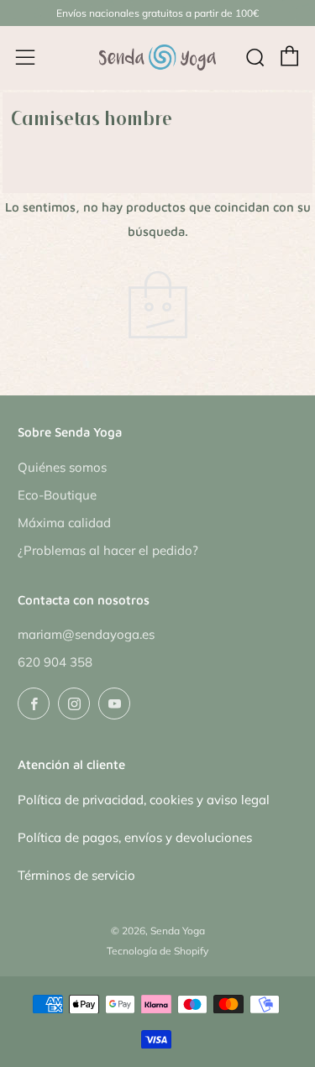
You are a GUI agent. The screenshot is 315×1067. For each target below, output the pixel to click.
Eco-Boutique (57, 495)
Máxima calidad (64, 523)
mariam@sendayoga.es (86, 634)
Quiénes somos (62, 467)
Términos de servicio (76, 875)
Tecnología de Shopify (157, 950)
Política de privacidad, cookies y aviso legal (144, 800)
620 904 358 (55, 662)
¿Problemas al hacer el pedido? (108, 550)
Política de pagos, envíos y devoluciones (135, 837)
